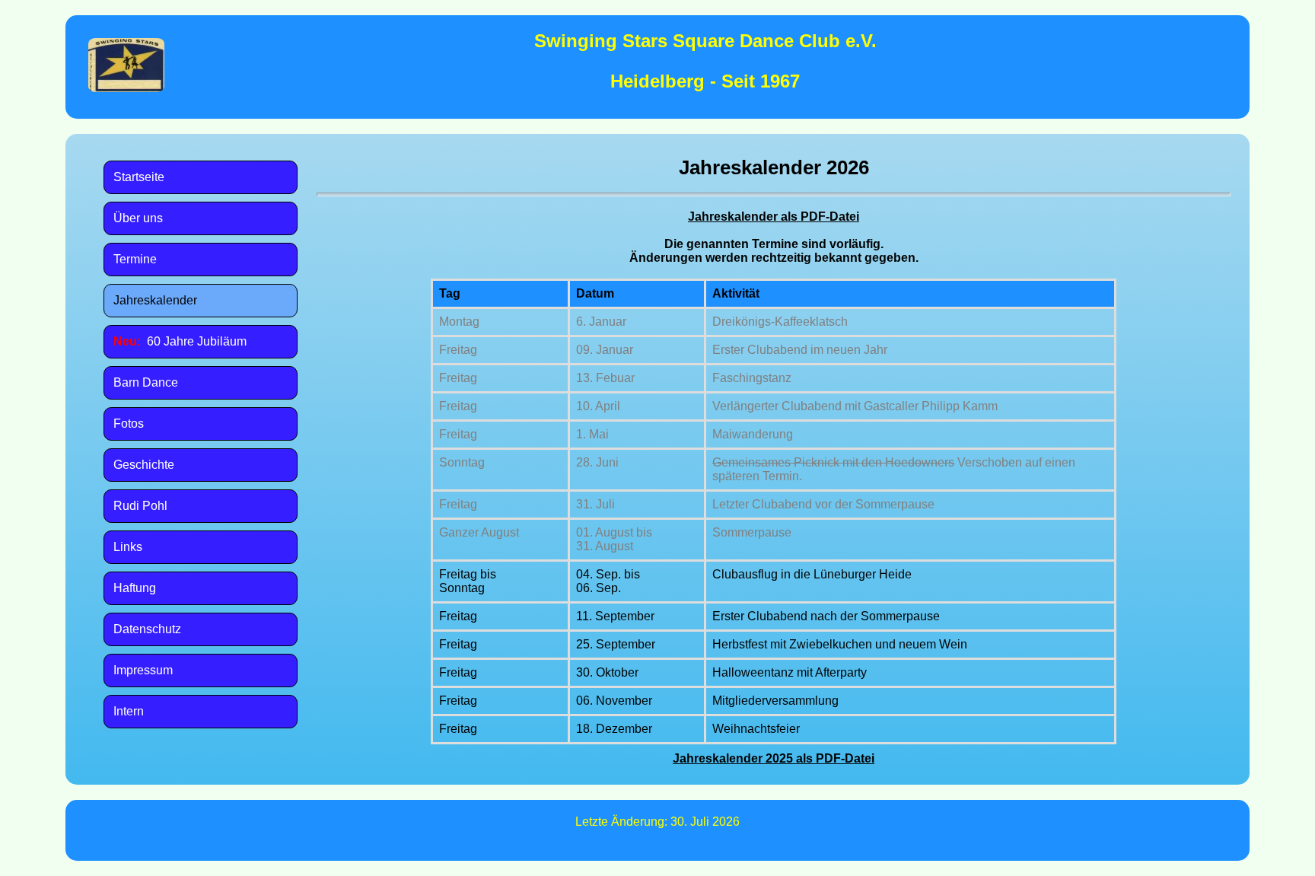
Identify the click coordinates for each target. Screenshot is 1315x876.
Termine (135, 259)
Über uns (138, 218)
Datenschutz (147, 629)
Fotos (128, 423)
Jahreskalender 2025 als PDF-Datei (773, 758)
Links (127, 546)
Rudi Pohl (140, 505)
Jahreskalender (155, 300)
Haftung (134, 587)
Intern (128, 711)
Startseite (138, 176)
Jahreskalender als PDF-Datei (773, 216)
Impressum (143, 670)
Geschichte (143, 464)
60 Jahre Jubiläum (180, 341)
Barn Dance (145, 382)
